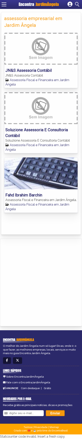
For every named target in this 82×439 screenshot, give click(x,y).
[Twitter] (17, 360)
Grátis (47, 388)
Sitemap (54, 427)
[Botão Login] (69, 4)
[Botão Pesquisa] (78, 4)
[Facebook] (7, 360)
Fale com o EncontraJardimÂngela (28, 382)
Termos (27, 427)
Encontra (39, 4)
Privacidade (41, 427)
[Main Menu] (4, 4)
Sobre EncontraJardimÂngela (25, 376)
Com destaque (30, 388)
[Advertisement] (41, 282)
